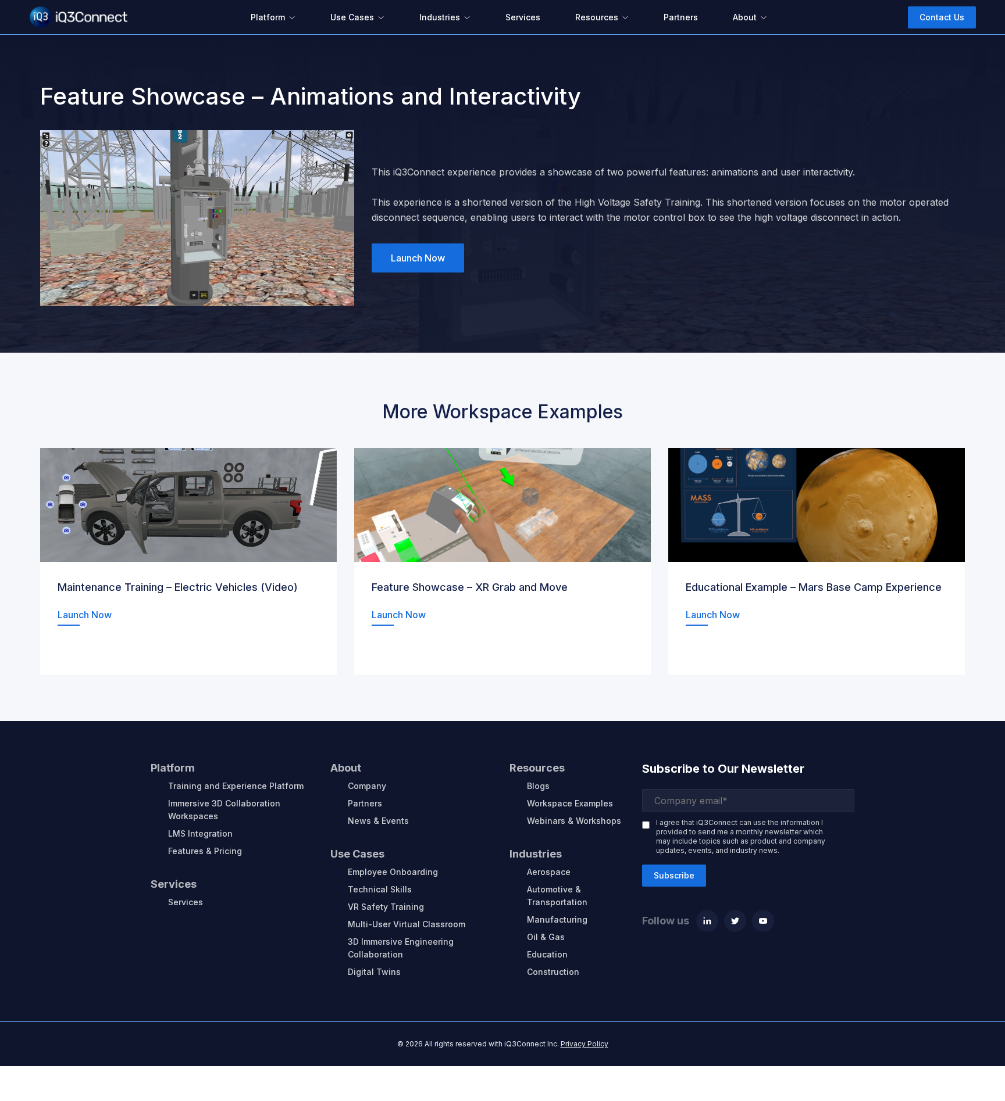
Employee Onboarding (393, 872)
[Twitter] (735, 921)
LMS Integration (200, 833)
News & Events (378, 821)
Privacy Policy (584, 1043)
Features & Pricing (205, 851)
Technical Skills (380, 889)
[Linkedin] (707, 921)
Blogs (538, 786)
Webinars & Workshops (574, 821)
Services (185, 902)
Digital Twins (374, 972)
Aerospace (549, 872)
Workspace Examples (570, 803)
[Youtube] (763, 921)
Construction (553, 972)
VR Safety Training (386, 907)
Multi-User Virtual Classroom (406, 924)
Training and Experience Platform (236, 786)
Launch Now (418, 258)
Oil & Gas (546, 937)
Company (367, 786)
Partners (365, 803)
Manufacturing (557, 919)
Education (547, 954)
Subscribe (674, 875)
